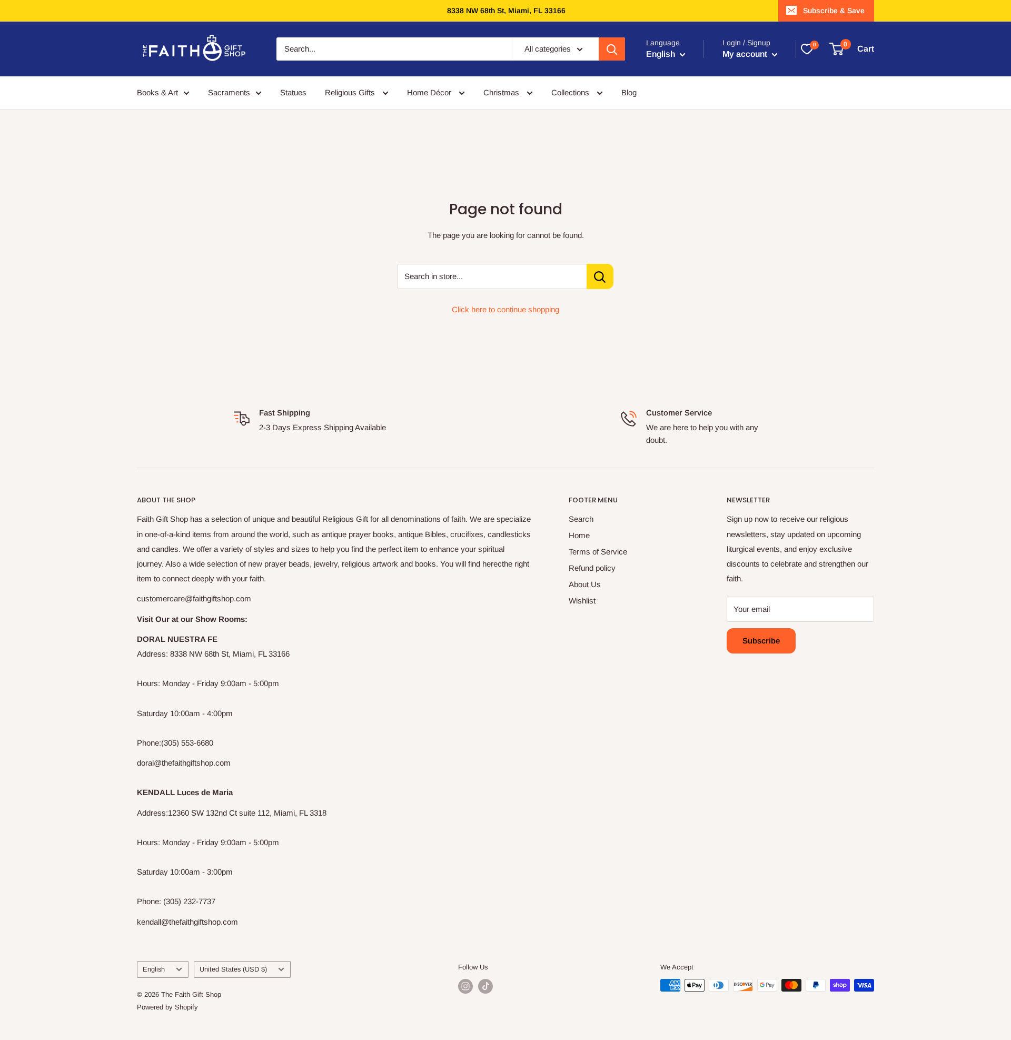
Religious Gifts (351, 92)
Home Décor (430, 92)
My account (745, 53)
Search (581, 518)
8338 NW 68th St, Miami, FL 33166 (506, 10)
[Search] (612, 49)
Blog (629, 92)
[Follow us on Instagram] (465, 986)
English (154, 969)
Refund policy (592, 567)
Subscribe (761, 640)
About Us (585, 584)
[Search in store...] (600, 276)
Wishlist (582, 600)
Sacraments (229, 92)
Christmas (502, 92)
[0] (806, 49)
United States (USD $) (233, 969)
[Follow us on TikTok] (485, 986)
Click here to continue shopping (505, 309)
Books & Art (157, 92)
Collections (571, 92)
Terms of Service (598, 551)
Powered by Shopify (167, 1007)
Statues (293, 92)
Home (579, 535)
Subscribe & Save (834, 10)
